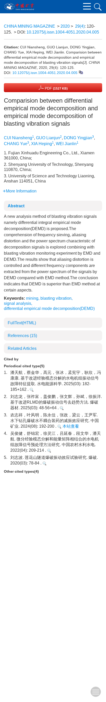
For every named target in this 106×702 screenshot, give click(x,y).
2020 (65, 26)
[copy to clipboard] (80, 72)
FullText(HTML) (22, 323)
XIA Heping (41, 144)
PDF (56, 88)
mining (32, 298)
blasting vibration (56, 298)
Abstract (16, 206)
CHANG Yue (15, 144)
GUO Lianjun (48, 138)
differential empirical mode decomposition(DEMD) (49, 308)
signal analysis (17, 303)
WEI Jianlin (66, 144)
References (22, 335)
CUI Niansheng (18, 138)
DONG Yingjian (78, 138)
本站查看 (70, 426)
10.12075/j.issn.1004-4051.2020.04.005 (62, 32)
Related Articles (22, 348)
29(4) (80, 26)
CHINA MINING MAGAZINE (29, 26)
